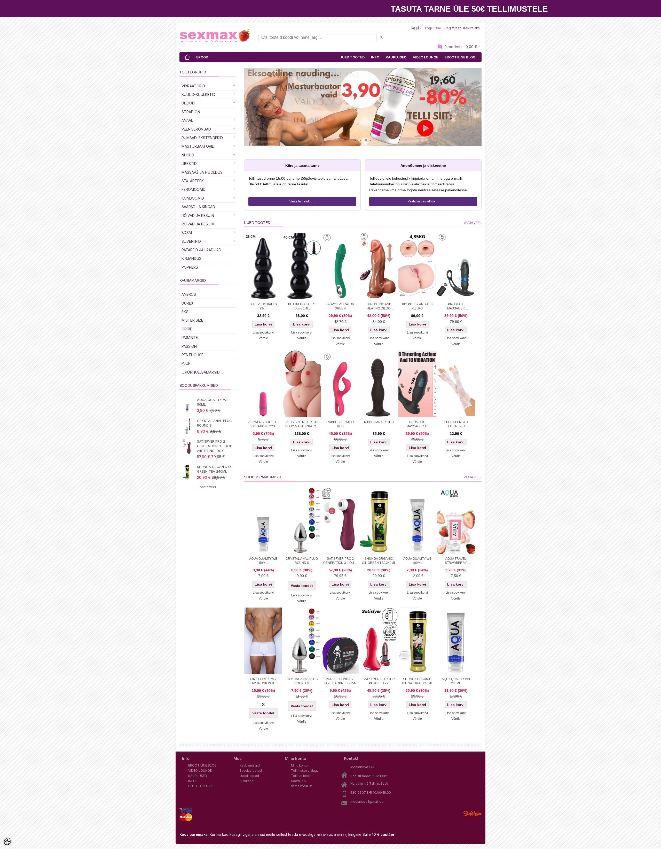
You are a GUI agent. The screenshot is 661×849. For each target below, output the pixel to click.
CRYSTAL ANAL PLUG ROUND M (302, 681)
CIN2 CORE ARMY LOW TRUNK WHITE (263, 681)
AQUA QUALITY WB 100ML (417, 560)
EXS (185, 311)
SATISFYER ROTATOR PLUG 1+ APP (379, 681)
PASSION (189, 346)
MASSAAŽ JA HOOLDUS (202, 172)
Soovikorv (298, 781)
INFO (375, 57)
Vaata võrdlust (301, 786)
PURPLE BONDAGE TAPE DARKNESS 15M (340, 681)
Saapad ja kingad (198, 206)
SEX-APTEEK (193, 181)
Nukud (188, 155)
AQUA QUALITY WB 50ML (213, 402)
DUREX (188, 303)
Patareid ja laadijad (201, 250)
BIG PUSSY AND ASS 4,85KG (417, 306)
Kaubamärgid (250, 765)
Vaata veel (208, 487)
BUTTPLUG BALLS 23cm (263, 306)
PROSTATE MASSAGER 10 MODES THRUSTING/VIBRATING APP (418, 425)
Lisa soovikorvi (263, 332)
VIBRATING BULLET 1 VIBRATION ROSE (263, 424)
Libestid (189, 163)
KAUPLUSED (396, 57)
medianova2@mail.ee (366, 801)
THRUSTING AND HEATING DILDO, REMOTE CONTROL (379, 307)
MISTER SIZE (192, 320)
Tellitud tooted (302, 776)
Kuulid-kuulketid (198, 94)
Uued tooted (249, 776)
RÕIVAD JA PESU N (198, 215)
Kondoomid (193, 198)
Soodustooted (251, 770)
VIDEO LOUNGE (425, 57)
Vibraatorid (193, 86)
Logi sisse (433, 28)
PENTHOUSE (192, 355)
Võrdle (263, 338)
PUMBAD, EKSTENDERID (202, 137)
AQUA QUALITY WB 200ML (456, 681)
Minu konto (299, 765)
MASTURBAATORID (198, 146)
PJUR (186, 363)
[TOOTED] (187, 57)
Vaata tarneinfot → (302, 201)
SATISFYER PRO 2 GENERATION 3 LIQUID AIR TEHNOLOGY (214, 446)
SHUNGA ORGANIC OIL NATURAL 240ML (417, 681)
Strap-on (191, 112)
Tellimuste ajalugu (305, 770)
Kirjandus (191, 258)
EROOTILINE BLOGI (460, 57)
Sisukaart (247, 781)
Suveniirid (191, 241)
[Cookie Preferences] (7, 841)
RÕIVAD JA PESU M (198, 224)
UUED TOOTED (352, 57)
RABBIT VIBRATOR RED (340, 424)
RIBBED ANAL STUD (379, 422)
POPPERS (190, 267)
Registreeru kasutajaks (462, 28)
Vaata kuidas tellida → (423, 201)
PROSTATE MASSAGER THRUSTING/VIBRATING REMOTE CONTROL (456, 307)
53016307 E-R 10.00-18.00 (370, 792)
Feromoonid (194, 189)
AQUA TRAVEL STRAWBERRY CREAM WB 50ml (456, 561)
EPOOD (202, 57)
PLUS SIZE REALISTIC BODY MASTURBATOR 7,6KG (301, 425)
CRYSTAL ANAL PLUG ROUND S (214, 423)
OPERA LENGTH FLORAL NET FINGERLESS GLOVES (456, 425)
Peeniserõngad (196, 129)
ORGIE (187, 329)
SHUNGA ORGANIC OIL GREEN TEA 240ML (215, 469)
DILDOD (188, 103)
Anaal (187, 120)
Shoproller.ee (472, 813)
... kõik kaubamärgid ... (202, 372)
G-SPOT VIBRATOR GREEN (340, 306)
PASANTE (190, 337)
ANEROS (189, 294)
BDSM (187, 232)
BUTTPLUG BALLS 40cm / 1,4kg (301, 306)
